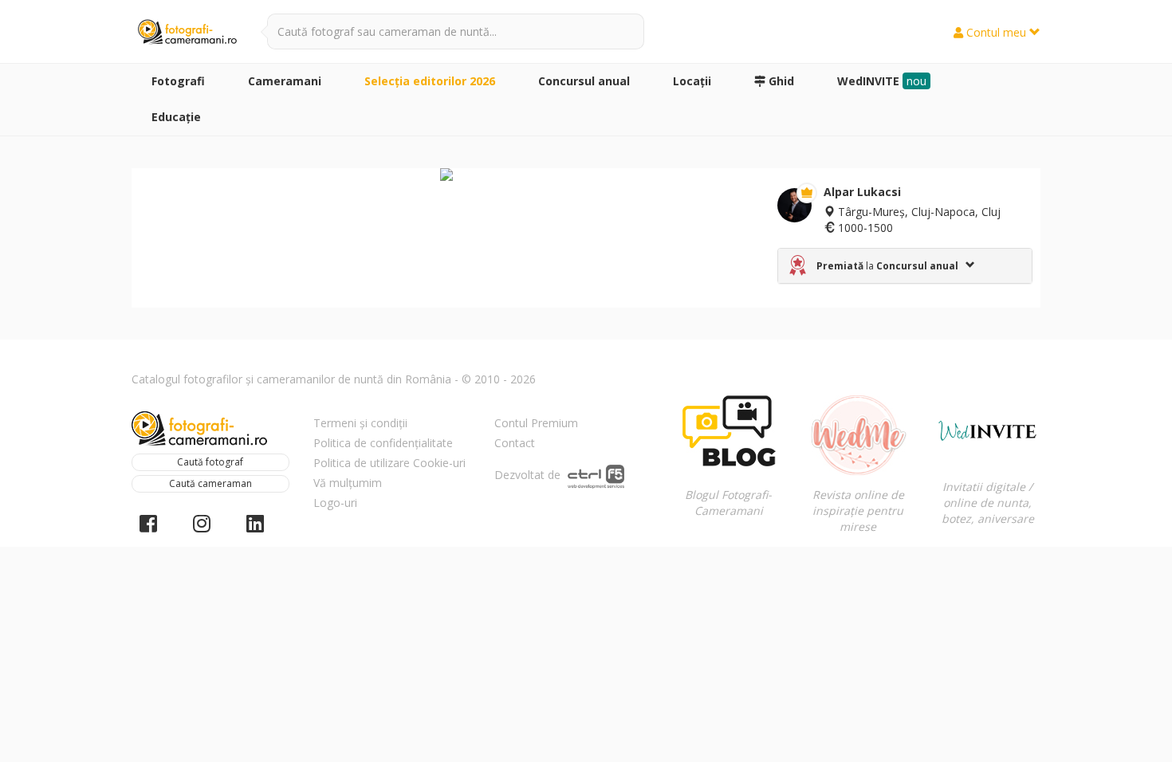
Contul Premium (536, 422)
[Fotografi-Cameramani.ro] (187, 32)
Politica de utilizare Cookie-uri (389, 462)
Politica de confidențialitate (383, 442)
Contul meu (996, 32)
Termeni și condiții (360, 422)
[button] (905, 266)
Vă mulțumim (347, 482)
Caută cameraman (210, 483)
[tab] (905, 266)
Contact (514, 442)
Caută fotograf (210, 462)
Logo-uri (335, 502)
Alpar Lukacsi (862, 191)
